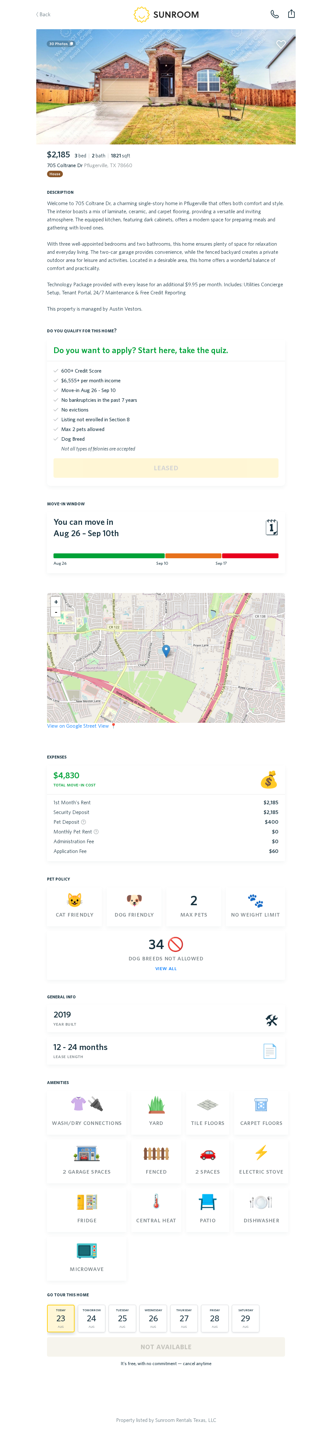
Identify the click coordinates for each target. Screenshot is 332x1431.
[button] (166, 651)
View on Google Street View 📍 (82, 726)
